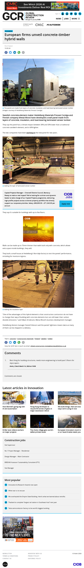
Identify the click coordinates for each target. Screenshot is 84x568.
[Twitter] (71, 13)
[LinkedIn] (75, 13)
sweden (44, 339)
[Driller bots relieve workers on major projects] (14, 421)
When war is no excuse (16, 491)
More (74, 18)
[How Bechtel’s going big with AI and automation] (14, 398)
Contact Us (7, 558)
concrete (13, 339)
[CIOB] (61, 564)
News (58, 18)
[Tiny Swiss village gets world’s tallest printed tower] (42, 421)
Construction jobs (15, 440)
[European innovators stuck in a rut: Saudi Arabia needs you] (69, 421)
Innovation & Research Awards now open (22, 485)
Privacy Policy (33, 556)
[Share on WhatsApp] (19, 52)
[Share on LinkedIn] (14, 52)
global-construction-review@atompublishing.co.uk (48, 346)
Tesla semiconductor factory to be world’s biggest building (28, 508)
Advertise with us (35, 553)
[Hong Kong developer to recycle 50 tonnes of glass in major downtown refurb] (42, 398)
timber (50, 339)
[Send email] (23, 52)
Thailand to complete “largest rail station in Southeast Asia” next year (32, 502)
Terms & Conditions (10, 556)
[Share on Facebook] (6, 52)
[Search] (79, 13)
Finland (37, 339)
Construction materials (25, 339)
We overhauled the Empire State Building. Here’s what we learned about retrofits (36, 496)
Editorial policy (34, 558)
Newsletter (7, 553)
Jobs (66, 18)
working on (30, 133)
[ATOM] (22, 564)
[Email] (67, 13)
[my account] (62, 13)
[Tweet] (10, 52)
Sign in (57, 14)
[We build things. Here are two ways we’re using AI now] (69, 398)
